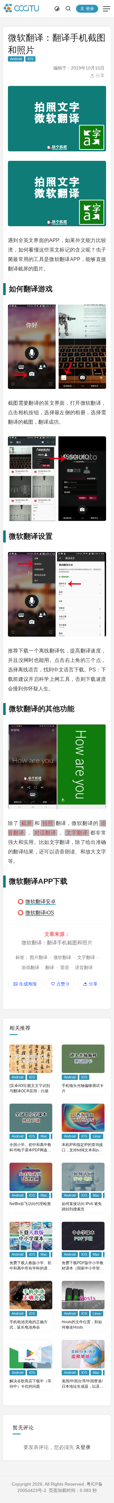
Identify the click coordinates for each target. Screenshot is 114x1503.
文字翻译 (86, 957)
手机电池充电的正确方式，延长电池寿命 (29, 1325)
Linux (97, 1136)
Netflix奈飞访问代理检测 (30, 1204)
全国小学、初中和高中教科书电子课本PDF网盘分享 (30, 1147)
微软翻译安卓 (40, 901)
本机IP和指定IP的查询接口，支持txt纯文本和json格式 (82, 1147)
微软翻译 (62, 957)
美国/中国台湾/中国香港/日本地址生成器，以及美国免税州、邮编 (83, 1384)
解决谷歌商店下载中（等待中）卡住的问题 (30, 1384)
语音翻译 (84, 967)
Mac (44, 1136)
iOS (30, 59)
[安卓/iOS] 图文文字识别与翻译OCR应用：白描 (30, 1088)
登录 (89, 8)
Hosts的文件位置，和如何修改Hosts (82, 1325)
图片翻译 (39, 957)
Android (16, 59)
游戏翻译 (30, 967)
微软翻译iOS (39, 912)
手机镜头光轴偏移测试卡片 (83, 1088)
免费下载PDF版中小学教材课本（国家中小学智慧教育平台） (83, 1266)
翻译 (49, 967)
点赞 (62, 983)
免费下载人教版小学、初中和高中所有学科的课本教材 (30, 1266)
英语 (64, 967)
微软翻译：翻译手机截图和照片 (57, 942)
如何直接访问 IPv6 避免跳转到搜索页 (82, 1206)
